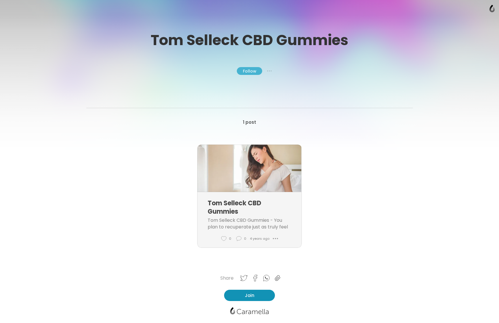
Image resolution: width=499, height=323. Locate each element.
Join (249, 295)
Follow (249, 71)
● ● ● (269, 71)
